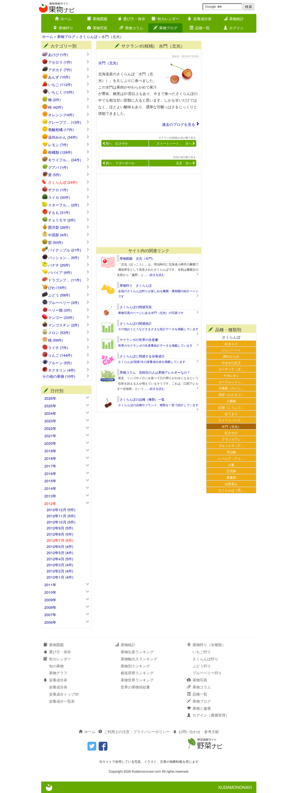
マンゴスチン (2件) (63, 325)
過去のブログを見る (178, 124)
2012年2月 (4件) (60, 571)
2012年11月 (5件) (61, 515)
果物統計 (236, 18)
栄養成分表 (202, 18)
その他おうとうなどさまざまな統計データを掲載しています (158, 329)
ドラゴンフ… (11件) (64, 280)
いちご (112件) (60, 84)
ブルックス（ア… (231, 445)
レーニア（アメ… (231, 458)
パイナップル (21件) (64, 250)
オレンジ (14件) (61, 114)
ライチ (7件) (58, 347)
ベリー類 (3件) (60, 310)
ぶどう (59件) (59, 295)
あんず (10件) (59, 77)
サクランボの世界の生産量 (139, 339)
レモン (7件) (58, 144)
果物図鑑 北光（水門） (137, 258)
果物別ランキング (135, 666)
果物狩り (66, 27)
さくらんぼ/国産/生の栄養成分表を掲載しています (151, 361)
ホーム (65, 18)
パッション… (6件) (63, 257)
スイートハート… (231, 420)
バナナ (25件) (59, 265)
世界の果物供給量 (135, 687)
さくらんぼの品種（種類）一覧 (142, 399)
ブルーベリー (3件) (63, 302)
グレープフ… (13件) (64, 122)
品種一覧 (202, 27)
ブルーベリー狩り (207, 672)
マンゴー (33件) (61, 317)
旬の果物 (56, 666)
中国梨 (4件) (58, 234)
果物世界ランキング (137, 679)
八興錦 (231, 400)
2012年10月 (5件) (61, 522)
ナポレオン (231, 375)
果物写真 (100, 27)
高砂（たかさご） (231, 394)
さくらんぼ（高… (231, 490)
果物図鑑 (100, 18)
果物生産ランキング (137, 651)
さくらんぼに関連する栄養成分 (142, 356)
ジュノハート (231, 349)
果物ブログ (168, 27)
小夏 (231, 464)
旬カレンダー (168, 18)
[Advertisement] (146, 210)
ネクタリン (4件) (61, 370)
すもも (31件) (59, 212)
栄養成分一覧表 (62, 701)
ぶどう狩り (202, 666)
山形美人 (231, 483)
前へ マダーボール (120, 163)
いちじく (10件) (61, 92)
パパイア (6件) (60, 272)
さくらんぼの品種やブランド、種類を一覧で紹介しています (158, 405)
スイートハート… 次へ (174, 143)
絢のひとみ (231, 356)
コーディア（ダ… (231, 369)
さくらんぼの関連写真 (136, 307)
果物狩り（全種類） (209, 644)
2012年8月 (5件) (60, 534)
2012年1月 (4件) (60, 577)
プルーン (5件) (60, 362)
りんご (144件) (60, 355)
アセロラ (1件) (60, 62)
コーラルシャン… (231, 381)
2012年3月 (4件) (60, 564)
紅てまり (231, 413)
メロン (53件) (59, 332)
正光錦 (231, 470)
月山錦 (231, 451)
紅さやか (231, 432)
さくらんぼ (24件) (62, 182)
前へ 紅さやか (117, 143)
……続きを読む (154, 274)
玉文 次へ (184, 163)
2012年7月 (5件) (60, 540)
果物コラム (134, 27)
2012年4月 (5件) (60, 558)
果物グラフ (58, 672)
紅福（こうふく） (231, 407)
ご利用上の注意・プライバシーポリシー (137, 731)
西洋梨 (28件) (59, 227)
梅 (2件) (54, 99)
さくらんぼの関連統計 (136, 323)
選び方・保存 (134, 18)
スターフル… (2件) (63, 205)
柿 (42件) (55, 107)
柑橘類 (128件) (60, 152)
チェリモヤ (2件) (61, 220)
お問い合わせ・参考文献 (199, 731)
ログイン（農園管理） (211, 715)
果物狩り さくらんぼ (136, 285)
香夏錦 (231, 477)
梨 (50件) (55, 242)
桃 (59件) (55, 340)
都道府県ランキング (137, 672)
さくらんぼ (88, 36)
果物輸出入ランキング (139, 658)
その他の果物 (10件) (58, 376)
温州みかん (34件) (62, 137)
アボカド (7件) (60, 69)
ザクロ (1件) (58, 189)
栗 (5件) (54, 174)
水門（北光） (109, 62)
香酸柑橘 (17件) (61, 129)
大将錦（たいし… (231, 388)
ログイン (236, 27)
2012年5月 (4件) (60, 552)
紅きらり (231, 343)
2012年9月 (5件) (60, 528)
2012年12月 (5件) (61, 509)
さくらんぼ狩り (205, 658)
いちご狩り (202, 651)
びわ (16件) (57, 287)
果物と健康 (202, 708)
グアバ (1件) (58, 167)
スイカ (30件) (59, 197)
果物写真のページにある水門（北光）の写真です (151, 312)
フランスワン (231, 439)
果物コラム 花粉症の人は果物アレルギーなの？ (155, 372)
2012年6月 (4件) (60, 546)
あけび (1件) (58, 54)
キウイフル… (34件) (64, 159)
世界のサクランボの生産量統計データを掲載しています (155, 345)
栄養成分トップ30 (64, 694)
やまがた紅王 (231, 362)
